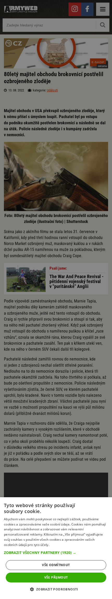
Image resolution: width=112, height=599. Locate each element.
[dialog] (56, 548)
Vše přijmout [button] (56, 577)
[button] (56, 553)
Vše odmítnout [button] (56, 565)
